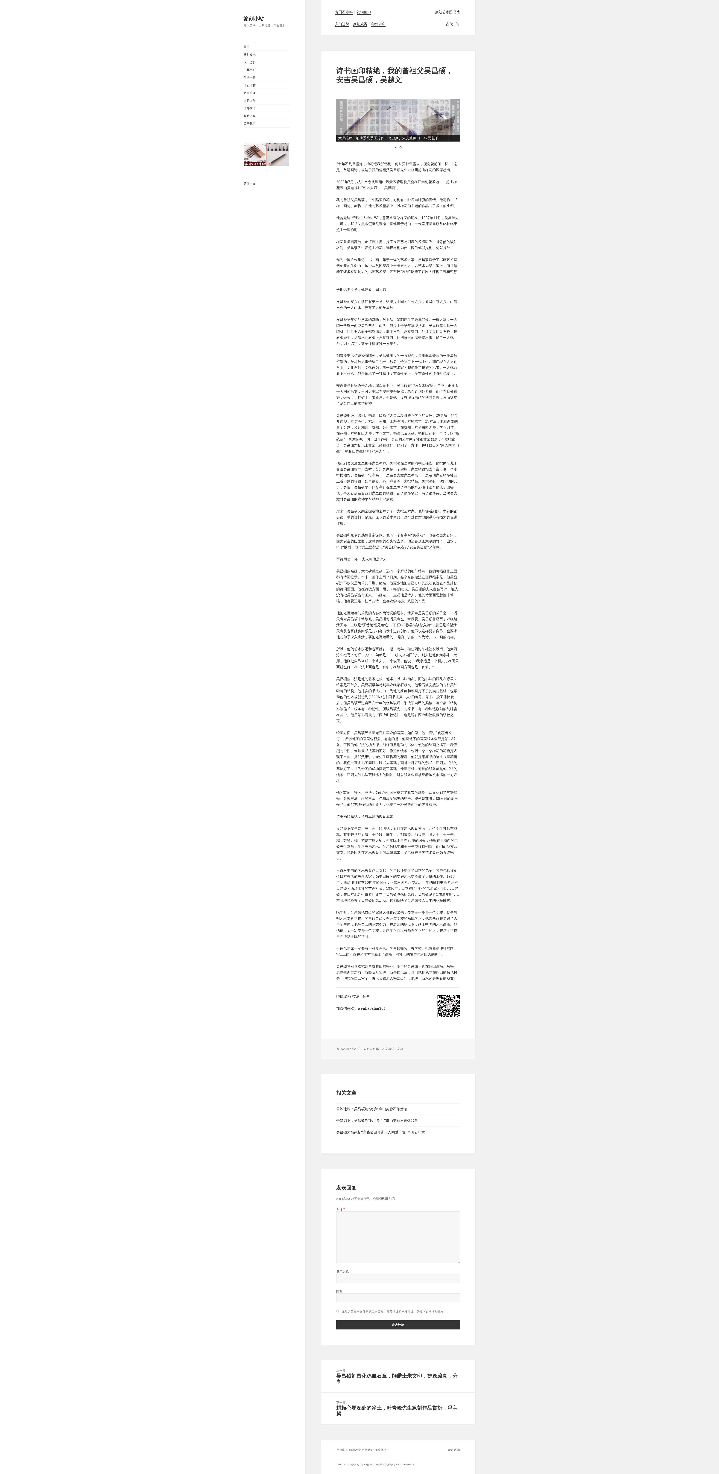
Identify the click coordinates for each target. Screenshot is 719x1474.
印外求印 (250, 108)
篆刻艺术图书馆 (447, 12)
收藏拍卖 (250, 116)
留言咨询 (454, 1450)
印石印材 (250, 85)
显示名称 (342, 1272)
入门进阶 (250, 62)
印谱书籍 (250, 77)
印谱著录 (355, 1450)
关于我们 (250, 124)
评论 (340, 1209)
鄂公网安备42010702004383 (399, 1464)
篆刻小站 (254, 18)
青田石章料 (344, 12)
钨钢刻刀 (364, 12)
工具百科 (250, 70)
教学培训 (250, 93)
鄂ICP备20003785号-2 (372, 1464)
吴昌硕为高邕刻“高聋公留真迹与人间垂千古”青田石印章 (380, 1132)
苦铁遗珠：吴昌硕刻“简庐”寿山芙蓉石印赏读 (371, 1108)
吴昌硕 (389, 1049)
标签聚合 (380, 1450)
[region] (398, 127)
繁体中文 (250, 183)
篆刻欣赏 (360, 24)
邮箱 (339, 1291)
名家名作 (250, 100)
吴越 (400, 1049)
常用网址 (368, 1450)
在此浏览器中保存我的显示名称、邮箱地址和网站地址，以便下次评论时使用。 (394, 1311)
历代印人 (342, 1450)
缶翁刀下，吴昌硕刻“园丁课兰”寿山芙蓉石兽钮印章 (377, 1120)
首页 (247, 47)
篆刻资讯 (250, 54)
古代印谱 (453, 24)
